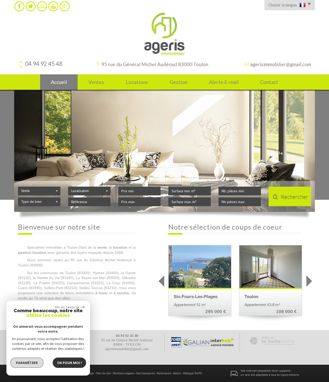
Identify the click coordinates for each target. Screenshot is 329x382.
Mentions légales (123, 373)
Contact (269, 82)
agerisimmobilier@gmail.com (280, 64)
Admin (177, 373)
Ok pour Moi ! (69, 362)
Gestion (178, 82)
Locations (137, 82)
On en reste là (67, 307)
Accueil (59, 82)
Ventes (96, 82)
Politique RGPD (192, 373)
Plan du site (103, 373)
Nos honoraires (145, 373)
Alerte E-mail (224, 82)
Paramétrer (27, 362)
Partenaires (164, 373)
